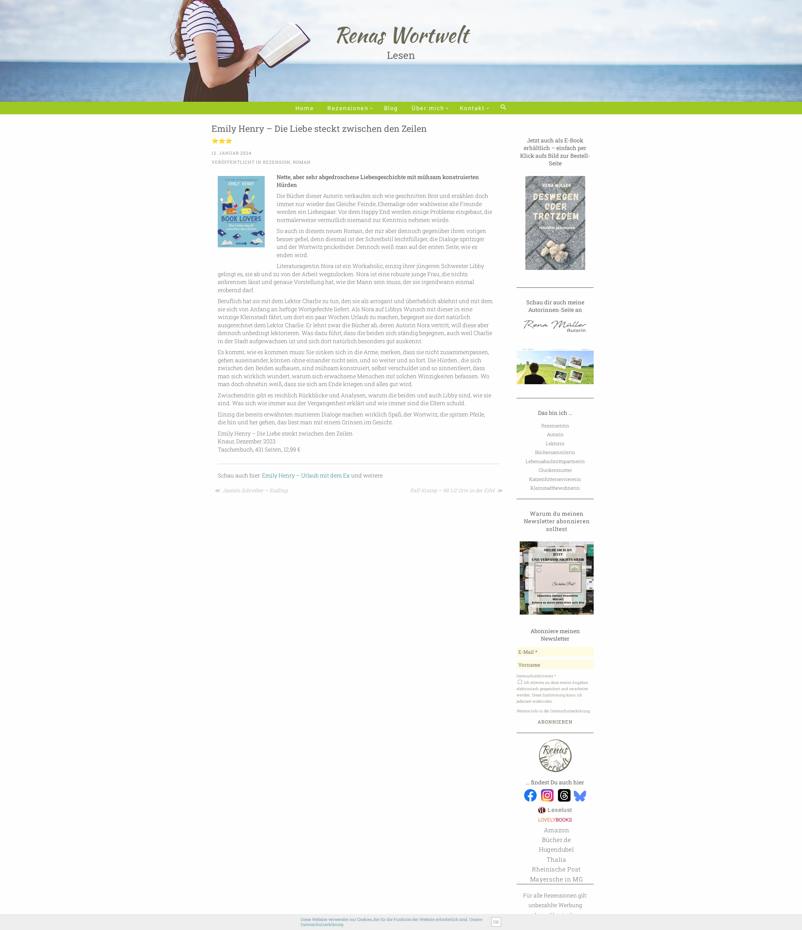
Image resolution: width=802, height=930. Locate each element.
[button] (503, 108)
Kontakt (472, 108)
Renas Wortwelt (401, 34)
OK (496, 921)
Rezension (276, 162)
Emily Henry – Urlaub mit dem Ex (306, 475)
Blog (391, 108)
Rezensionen (347, 108)
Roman (302, 162)
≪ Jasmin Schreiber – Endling (251, 490)
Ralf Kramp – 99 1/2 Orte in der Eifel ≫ (456, 490)
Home (304, 108)
